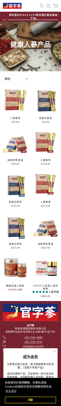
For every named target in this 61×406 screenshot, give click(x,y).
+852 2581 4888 (33, 337)
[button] (40, 291)
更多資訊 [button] (10, 391)
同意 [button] (30, 400)
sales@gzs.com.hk (33, 346)
